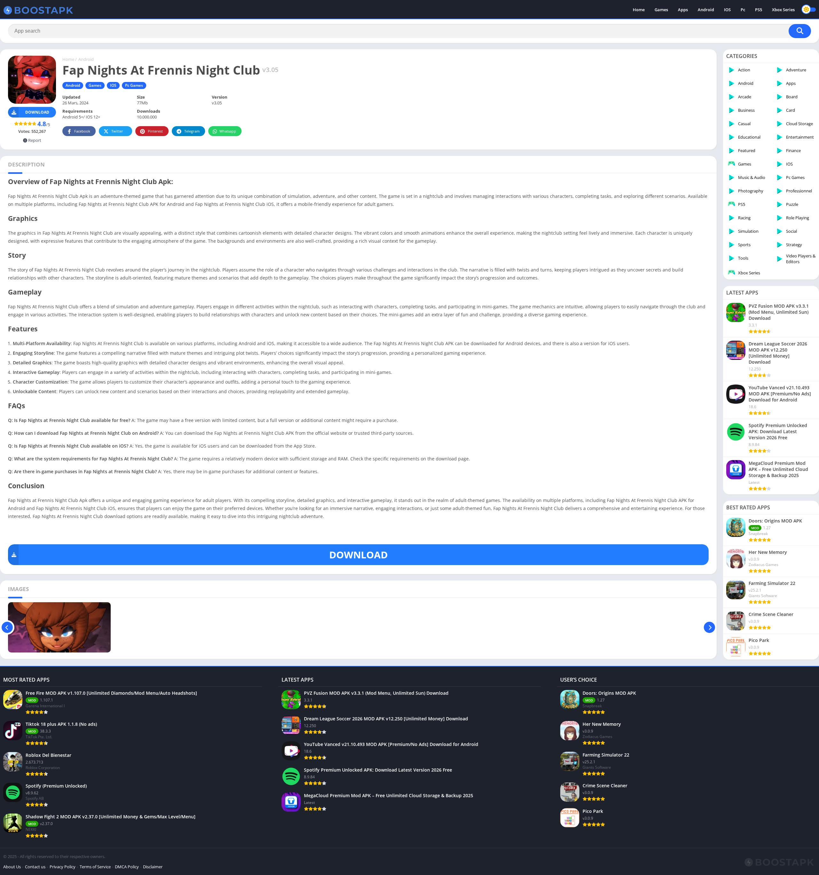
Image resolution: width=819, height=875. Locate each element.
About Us (12, 867)
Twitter (117, 131)
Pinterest (155, 131)
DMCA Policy (127, 867)
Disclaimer (153, 867)
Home (639, 9)
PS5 (758, 9)
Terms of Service (95, 867)
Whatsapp (227, 131)
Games (661, 9)
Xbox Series (783, 9)
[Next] (709, 627)
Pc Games (134, 85)
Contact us (35, 867)
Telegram (192, 131)
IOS (727, 9)
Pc (743, 9)
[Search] (800, 31)
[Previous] (7, 627)
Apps (683, 9)
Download (37, 112)
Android (706, 9)
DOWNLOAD (358, 554)
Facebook (82, 131)
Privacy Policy (63, 867)
